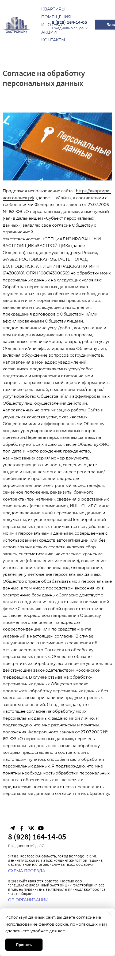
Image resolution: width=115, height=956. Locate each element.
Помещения (56, 16)
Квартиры (53, 9)
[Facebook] (21, 828)
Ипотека (51, 24)
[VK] (31, 828)
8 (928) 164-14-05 (69, 22)
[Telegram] (12, 828)
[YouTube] (40, 828)
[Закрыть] (110, 913)
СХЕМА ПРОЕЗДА (26, 870)
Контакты (53, 39)
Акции (49, 32)
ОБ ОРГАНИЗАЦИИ (28, 899)
